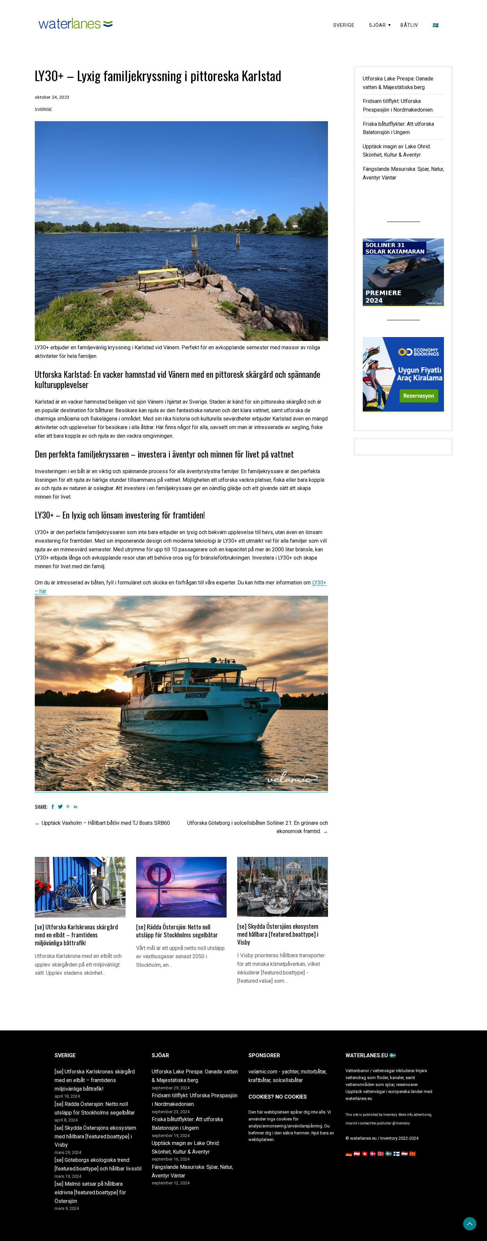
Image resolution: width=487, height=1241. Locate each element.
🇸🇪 (436, 25)
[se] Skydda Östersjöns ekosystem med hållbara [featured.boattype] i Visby (277, 934)
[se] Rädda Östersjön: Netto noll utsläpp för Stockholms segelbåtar (177, 930)
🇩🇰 (372, 1154)
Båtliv (409, 25)
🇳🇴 (380, 1154)
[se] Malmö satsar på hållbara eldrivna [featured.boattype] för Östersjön (90, 1192)
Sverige (343, 25)
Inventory (403, 1123)
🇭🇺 (404, 1154)
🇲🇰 (412, 1154)
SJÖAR (377, 25)
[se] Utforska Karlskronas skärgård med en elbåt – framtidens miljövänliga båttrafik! (76, 934)
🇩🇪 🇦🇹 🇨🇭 (357, 1154)
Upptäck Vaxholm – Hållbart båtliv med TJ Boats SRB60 (106, 823)
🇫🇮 (396, 1154)
